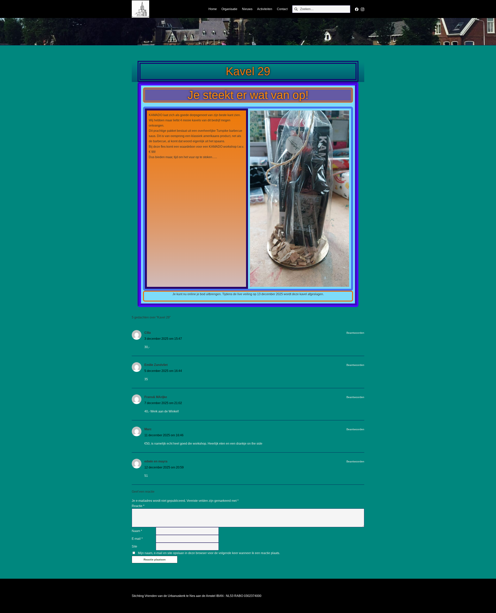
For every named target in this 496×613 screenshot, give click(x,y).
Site (134, 546)
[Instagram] (362, 9)
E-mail (137, 538)
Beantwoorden (355, 332)
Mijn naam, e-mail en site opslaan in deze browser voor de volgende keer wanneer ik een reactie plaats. (209, 553)
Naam (137, 531)
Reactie (138, 506)
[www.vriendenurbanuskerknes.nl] (140, 8)
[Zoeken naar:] (321, 8)
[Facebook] (356, 9)
